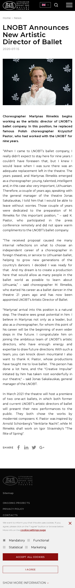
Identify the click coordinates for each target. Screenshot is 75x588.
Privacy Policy (13, 508)
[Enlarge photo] (37, 83)
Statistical (16, 547)
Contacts (10, 515)
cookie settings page (33, 530)
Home (7, 18)
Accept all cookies (30, 556)
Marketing (38, 547)
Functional (41, 540)
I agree (30, 569)
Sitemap (8, 493)
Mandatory (17, 540)
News (17, 18)
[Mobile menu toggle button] (69, 5)
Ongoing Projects (16, 502)
